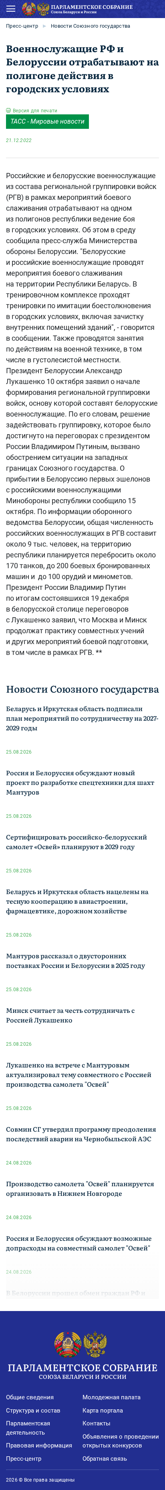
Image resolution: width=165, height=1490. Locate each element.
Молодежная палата (111, 1397)
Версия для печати (35, 111)
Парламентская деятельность (28, 1428)
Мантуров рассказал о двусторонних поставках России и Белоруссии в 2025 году (75, 960)
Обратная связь (104, 1458)
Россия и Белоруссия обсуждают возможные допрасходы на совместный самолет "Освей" (79, 1242)
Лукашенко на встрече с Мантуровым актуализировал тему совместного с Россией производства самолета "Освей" (78, 1074)
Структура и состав (33, 1410)
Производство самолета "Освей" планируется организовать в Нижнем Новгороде (80, 1188)
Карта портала (102, 1410)
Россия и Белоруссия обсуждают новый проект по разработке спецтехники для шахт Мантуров (80, 782)
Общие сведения (30, 1397)
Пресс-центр (22, 26)
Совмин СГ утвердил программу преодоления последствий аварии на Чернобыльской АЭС (81, 1133)
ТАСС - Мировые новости (47, 121)
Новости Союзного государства (90, 26)
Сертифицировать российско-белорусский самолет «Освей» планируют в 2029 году (76, 841)
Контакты (96, 1423)
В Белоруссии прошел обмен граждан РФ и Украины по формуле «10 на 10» (75, 1297)
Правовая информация (39, 1445)
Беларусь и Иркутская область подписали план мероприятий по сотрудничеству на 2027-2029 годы (82, 717)
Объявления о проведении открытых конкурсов (120, 1441)
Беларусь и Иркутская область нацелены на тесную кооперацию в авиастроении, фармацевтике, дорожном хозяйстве (77, 900)
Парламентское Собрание (82, 1370)
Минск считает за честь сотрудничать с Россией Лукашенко (70, 1015)
